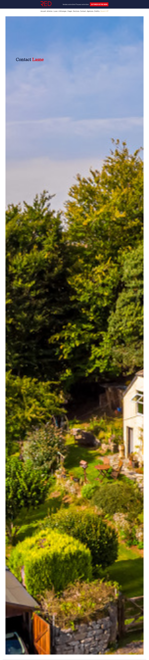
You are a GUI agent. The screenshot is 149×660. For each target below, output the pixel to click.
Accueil (43, 11)
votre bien (69, 4)
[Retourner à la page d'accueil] (46, 4)
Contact (83, 11)
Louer (55, 11)
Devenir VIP (104, 11)
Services (76, 11)
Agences (90, 11)
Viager (69, 11)
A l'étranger (62, 11)
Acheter (49, 11)
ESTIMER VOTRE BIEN (99, 4)
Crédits (96, 11)
